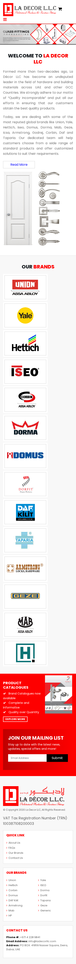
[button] (60, 9)
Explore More (15, 719)
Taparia (45, 900)
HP (10, 915)
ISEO (43, 885)
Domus (13, 895)
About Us (14, 843)
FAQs (12, 848)
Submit (57, 758)
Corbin (13, 890)
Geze (43, 905)
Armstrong (15, 905)
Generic (45, 910)
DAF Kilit (13, 900)
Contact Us (16, 858)
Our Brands (16, 853)
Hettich (13, 885)
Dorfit (43, 895)
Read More (19, 164)
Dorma (44, 890)
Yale (43, 880)
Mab (11, 910)
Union (12, 880)
